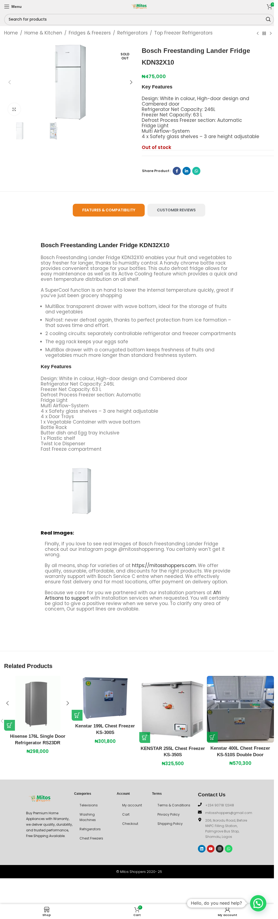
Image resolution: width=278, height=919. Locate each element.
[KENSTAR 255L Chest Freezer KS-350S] (172, 709)
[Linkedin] (202, 849)
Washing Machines (88, 817)
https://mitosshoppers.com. (165, 565)
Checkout (130, 823)
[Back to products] (264, 33)
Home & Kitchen (43, 33)
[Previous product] (257, 33)
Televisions (89, 805)
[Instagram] (219, 849)
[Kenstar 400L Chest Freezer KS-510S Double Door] (240, 709)
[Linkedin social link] (186, 171)
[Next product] (270, 33)
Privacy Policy (168, 814)
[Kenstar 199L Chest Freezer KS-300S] (105, 698)
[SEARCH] (268, 19)
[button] (9, 82)
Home (11, 33)
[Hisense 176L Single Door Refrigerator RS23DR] (37, 703)
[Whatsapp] (228, 849)
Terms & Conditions (173, 805)
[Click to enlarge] (14, 109)
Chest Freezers (91, 838)
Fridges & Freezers (90, 33)
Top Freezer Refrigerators (183, 33)
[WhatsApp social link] (196, 171)
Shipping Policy (170, 823)
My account (132, 805)
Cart (125, 814)
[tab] (109, 210)
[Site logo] (139, 6)
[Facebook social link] (177, 171)
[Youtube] (210, 849)
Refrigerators (132, 33)
